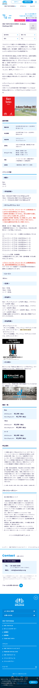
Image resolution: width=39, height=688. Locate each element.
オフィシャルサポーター (10, 628)
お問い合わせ (8, 615)
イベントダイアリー (9, 661)
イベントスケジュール (9, 658)
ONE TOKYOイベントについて (17, 547)
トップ (4, 547)
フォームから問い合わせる (10, 585)
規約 (5, 38)
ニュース (32, 6)
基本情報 (6, 34)
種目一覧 (23, 34)
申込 (22, 38)
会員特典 (6, 635)
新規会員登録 (27, 1)
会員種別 (6, 632)
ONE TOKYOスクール (9, 655)
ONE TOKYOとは (8, 625)
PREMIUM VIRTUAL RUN (11, 651)
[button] (36, 2)
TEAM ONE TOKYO (9, 638)
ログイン (16, 1)
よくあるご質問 (9, 611)
